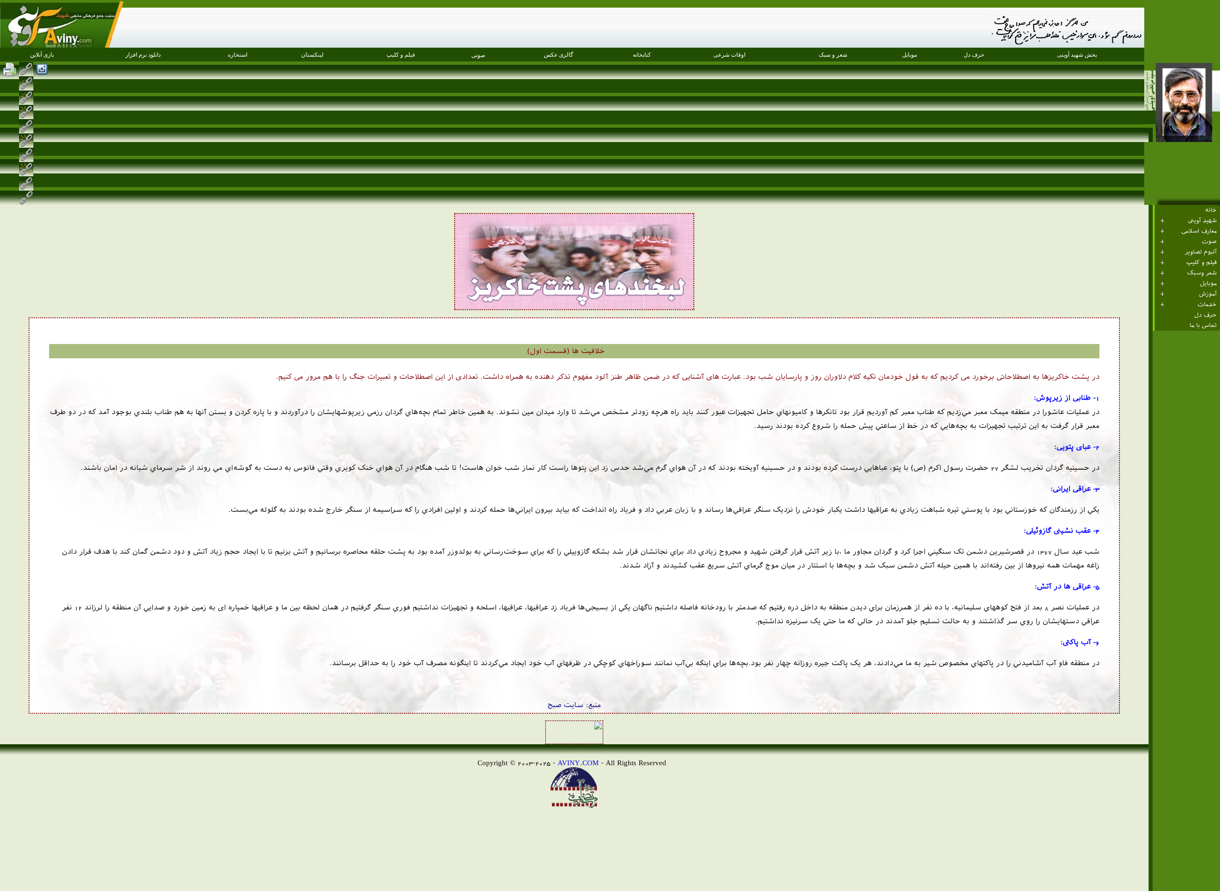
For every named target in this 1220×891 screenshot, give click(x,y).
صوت (1209, 241)
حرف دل (1205, 315)
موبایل (1208, 283)
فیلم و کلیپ (1201, 262)
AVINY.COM (578, 763)
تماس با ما (1203, 325)
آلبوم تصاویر (1201, 252)
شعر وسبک (1202, 273)
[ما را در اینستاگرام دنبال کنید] (42, 69)
